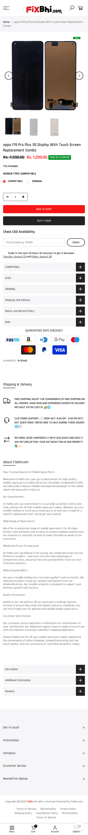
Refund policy (48, 809)
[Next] (79, 76)
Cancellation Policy (47, 813)
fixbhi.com (77, 801)
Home (6, 22)
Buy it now (44, 221)
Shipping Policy (23, 813)
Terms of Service (26, 809)
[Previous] (9, 76)
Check (75, 242)
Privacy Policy (68, 809)
